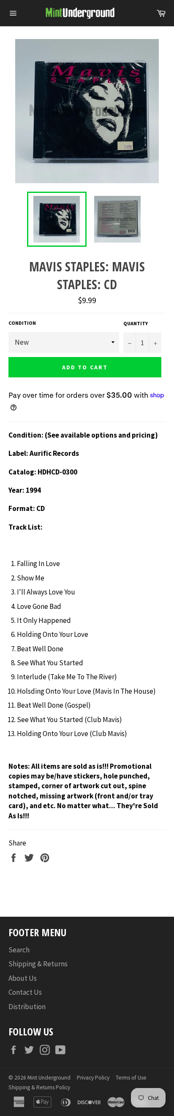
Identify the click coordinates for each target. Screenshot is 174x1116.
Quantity (135, 323)
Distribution (27, 1006)
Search (19, 949)
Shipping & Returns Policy (39, 1087)
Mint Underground (49, 1077)
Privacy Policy (93, 1077)
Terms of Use (131, 1077)
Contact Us (25, 992)
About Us (22, 978)
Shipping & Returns (38, 963)
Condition (22, 323)
